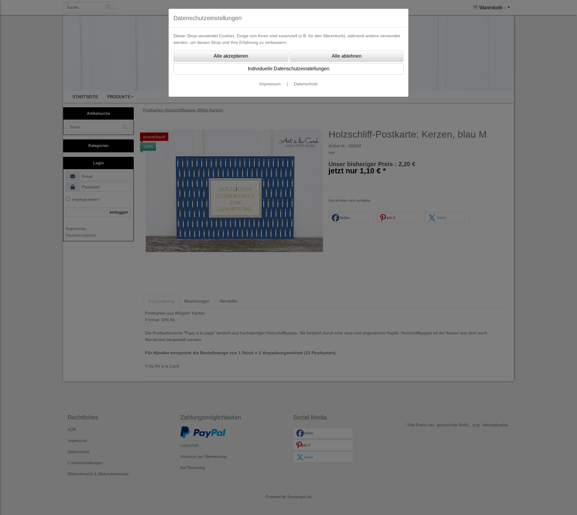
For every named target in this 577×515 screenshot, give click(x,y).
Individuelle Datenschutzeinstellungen (288, 68)
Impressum (270, 83)
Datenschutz (306, 83)
